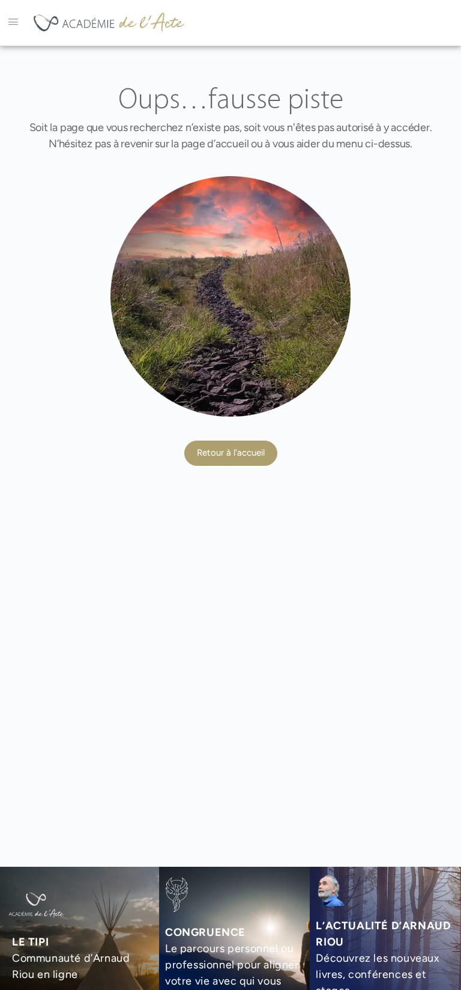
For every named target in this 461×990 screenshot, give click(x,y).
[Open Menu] (13, 21)
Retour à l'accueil (231, 452)
